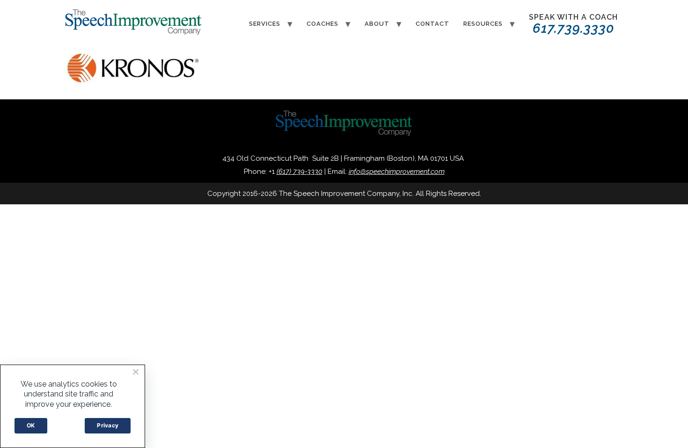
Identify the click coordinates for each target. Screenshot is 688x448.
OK (31, 425)
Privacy (107, 425)
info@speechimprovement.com (397, 171)
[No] (135, 371)
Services (264, 23)
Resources (483, 23)
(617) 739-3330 (299, 171)
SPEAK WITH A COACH (573, 24)
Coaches (322, 23)
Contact (432, 23)
